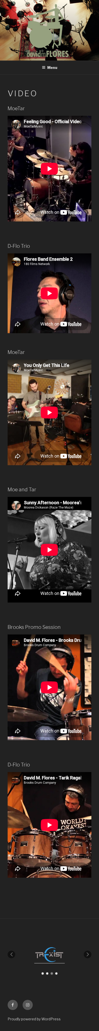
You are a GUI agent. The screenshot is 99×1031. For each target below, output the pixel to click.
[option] (64, 955)
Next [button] (87, 954)
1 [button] (42, 973)
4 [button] (56, 973)
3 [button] (51, 973)
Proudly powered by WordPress (34, 1019)
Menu (52, 67)
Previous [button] (11, 954)
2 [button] (47, 973)
